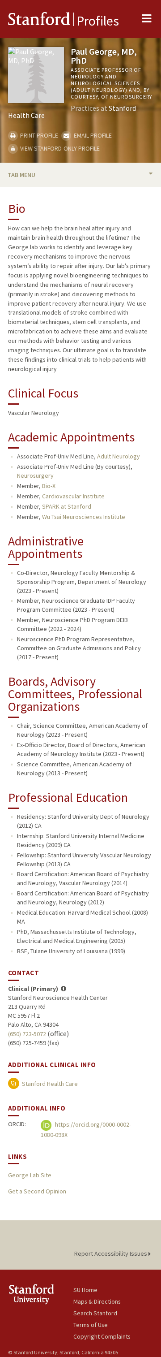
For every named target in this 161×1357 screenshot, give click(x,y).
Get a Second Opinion (37, 1191)
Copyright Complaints (102, 1336)
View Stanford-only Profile (59, 148)
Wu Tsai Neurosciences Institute (83, 517)
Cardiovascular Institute (73, 496)
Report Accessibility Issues (111, 1253)
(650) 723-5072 (27, 1034)
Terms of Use (90, 1325)
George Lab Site (29, 1175)
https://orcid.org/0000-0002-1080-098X (86, 1129)
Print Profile (38, 135)
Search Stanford (95, 1313)
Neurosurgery (35, 475)
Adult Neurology (118, 456)
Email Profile (91, 135)
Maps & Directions (97, 1301)
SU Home (85, 1290)
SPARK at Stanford (66, 506)
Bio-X (48, 486)
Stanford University (40, 1294)
